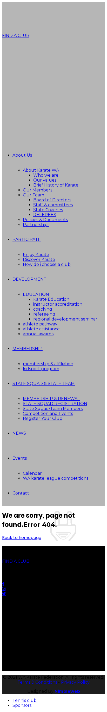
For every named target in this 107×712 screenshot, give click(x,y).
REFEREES (44, 214)
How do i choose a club (47, 264)
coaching (42, 309)
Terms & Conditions (37, 682)
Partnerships (36, 224)
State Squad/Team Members (53, 408)
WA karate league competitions (55, 478)
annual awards (38, 333)
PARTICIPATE (26, 239)
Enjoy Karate (36, 254)
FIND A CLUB (15, 35)
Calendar (32, 473)
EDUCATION (36, 294)
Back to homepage (21, 538)
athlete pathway (40, 324)
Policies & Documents (45, 219)
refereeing (44, 314)
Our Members (37, 190)
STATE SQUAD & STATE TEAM (43, 383)
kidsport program (41, 368)
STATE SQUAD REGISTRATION (55, 403)
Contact (20, 493)
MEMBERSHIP (27, 348)
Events (19, 458)
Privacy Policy (75, 682)
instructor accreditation (57, 304)
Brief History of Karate (55, 185)
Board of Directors (52, 199)
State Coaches (48, 209)
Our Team (33, 195)
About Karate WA (41, 170)
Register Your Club (42, 418)
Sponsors (21, 705)
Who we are (45, 175)
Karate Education (51, 299)
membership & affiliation (48, 363)
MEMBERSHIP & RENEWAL (51, 398)
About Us (22, 155)
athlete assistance (41, 328)
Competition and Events (48, 413)
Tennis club (24, 700)
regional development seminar (65, 319)
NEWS (19, 433)
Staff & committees (53, 204)
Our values (44, 180)
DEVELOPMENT (29, 279)
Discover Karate (39, 259)
